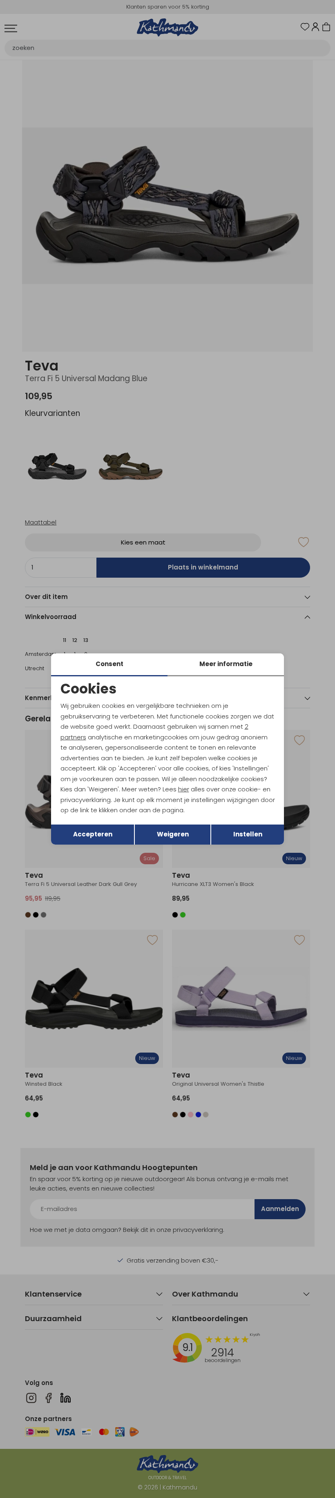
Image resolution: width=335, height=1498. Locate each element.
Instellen (247, 834)
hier (183, 789)
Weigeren (173, 834)
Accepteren (92, 834)
